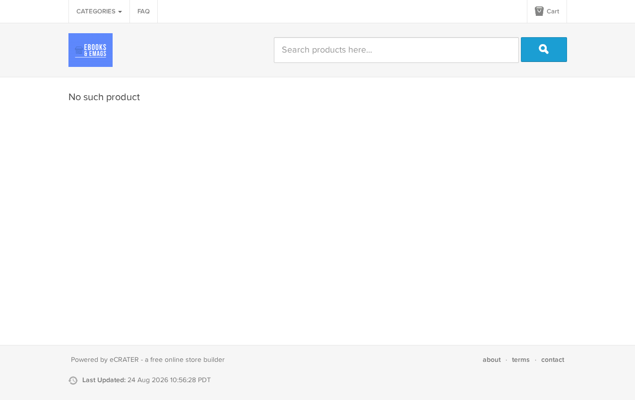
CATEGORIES (96, 11)
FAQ (143, 11)
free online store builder (187, 360)
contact (552, 359)
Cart (552, 11)
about (492, 359)
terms (521, 359)
